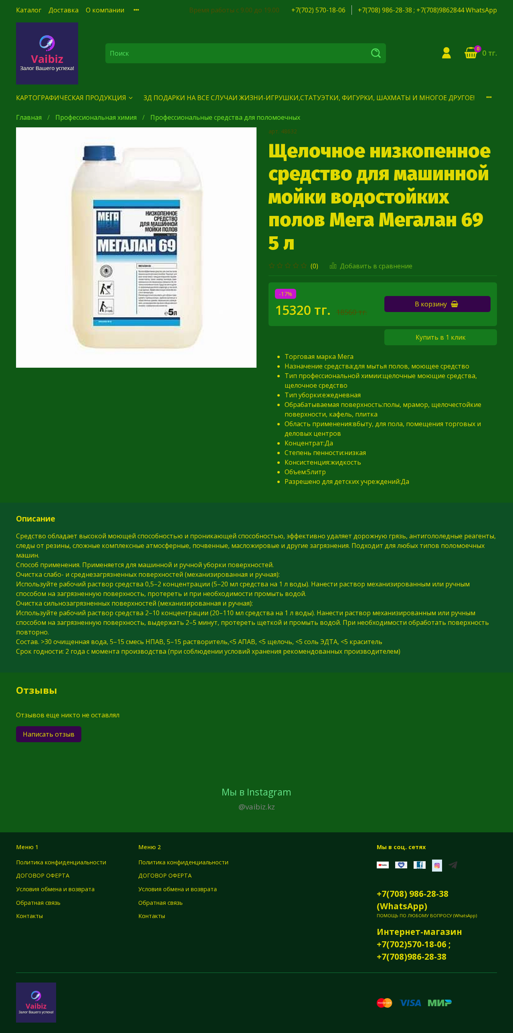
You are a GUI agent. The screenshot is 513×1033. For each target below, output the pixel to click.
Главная (29, 117)
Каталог (28, 10)
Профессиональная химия (96, 117)
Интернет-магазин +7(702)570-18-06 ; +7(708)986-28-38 (419, 944)
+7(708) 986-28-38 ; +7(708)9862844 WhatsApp (427, 10)
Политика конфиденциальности (61, 862)
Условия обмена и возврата (55, 889)
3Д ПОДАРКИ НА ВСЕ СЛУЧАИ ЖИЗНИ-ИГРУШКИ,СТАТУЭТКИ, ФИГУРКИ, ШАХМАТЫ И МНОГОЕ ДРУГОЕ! (309, 97)
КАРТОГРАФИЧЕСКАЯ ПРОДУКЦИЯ (71, 97)
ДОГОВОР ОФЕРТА (42, 875)
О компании (105, 10)
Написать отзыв (49, 734)
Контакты (29, 916)
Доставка (63, 10)
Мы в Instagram (256, 798)
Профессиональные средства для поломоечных (225, 117)
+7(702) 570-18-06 (318, 10)
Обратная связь (38, 902)
